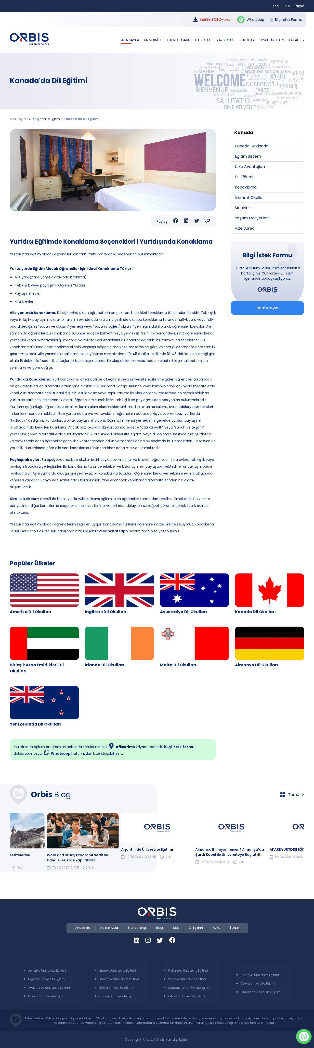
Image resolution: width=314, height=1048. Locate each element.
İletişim (299, 6)
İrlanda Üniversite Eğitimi (117, 970)
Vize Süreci (245, 228)
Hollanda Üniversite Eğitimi (188, 970)
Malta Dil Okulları (178, 665)
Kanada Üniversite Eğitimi (47, 996)
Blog (275, 6)
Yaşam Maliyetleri (252, 218)
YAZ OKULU (226, 39)
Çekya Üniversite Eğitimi (258, 983)
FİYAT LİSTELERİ (272, 39)
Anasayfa (82, 928)
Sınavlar (242, 208)
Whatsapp (255, 19)
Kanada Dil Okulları (255, 612)
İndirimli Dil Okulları (215, 19)
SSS (176, 928)
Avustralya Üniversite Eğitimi (49, 988)
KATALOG (296, 39)
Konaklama (246, 187)
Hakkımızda (109, 928)
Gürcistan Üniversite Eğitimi (261, 992)
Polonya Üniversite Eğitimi (187, 979)
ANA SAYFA (130, 39)
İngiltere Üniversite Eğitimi (46, 979)
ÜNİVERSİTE (153, 39)
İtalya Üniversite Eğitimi (116, 988)
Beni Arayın (267, 308)
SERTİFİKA (247, 39)
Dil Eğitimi (244, 177)
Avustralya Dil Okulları (183, 612)
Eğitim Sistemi (248, 156)
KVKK (216, 928)
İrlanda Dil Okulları (104, 665)
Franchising (137, 928)
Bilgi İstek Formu (288, 19)
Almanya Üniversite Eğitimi (119, 979)
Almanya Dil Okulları (256, 665)
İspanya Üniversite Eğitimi (118, 996)
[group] (83, 841)
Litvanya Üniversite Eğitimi (260, 975)
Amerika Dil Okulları (30, 612)
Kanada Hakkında (251, 146)
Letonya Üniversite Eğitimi (187, 996)
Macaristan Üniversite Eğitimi (189, 988)
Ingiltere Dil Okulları (105, 612)
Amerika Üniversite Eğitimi (47, 970)
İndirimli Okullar (249, 197)
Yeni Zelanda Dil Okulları (35, 724)
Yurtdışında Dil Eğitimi (45, 119)
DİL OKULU (203, 39)
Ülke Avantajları (250, 166)
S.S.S (286, 6)
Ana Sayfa (18, 119)
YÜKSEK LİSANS (179, 39)
